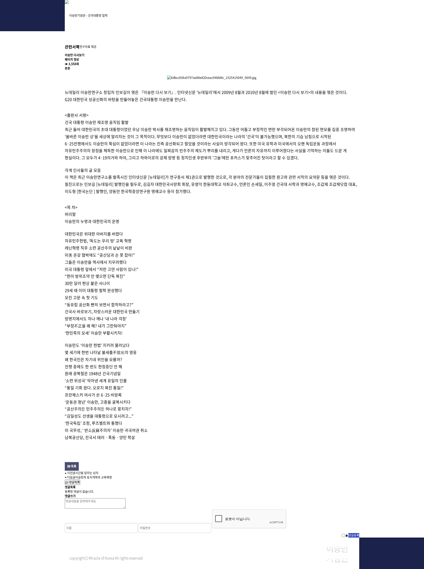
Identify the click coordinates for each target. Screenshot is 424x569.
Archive (188, 12)
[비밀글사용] (347, 535)
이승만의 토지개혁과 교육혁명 (93, 477)
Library (287, 12)
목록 (73, 466)
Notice (336, 12)
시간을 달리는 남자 (86, 473)
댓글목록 (74, 482)
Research (237, 12)
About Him (139, 12)
